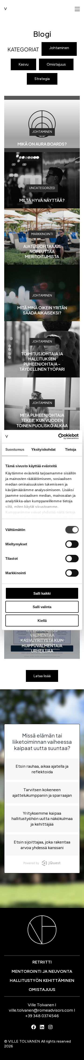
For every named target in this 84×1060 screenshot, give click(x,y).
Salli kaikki (42, 593)
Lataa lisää (42, 676)
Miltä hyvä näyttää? (42, 200)
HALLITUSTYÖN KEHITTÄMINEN (42, 980)
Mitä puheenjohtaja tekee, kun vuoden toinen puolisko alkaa (42, 420)
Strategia (42, 79)
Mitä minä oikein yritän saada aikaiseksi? (42, 310)
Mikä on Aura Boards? (42, 144)
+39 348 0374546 (42, 1015)
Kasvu (23, 64)
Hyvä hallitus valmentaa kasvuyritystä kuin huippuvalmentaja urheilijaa (42, 640)
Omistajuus (56, 64)
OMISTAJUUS (42, 989)
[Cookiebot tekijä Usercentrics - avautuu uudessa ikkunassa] (59, 436)
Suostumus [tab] (14, 449)
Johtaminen (59, 48)
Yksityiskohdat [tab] (43, 449)
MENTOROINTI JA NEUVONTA (42, 971)
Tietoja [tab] (70, 449)
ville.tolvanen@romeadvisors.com (41, 1010)
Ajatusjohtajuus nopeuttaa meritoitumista (42, 251)
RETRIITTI (42, 962)
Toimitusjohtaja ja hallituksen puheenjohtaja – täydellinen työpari (42, 361)
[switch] (72, 544)
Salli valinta (42, 607)
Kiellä (42, 620)
